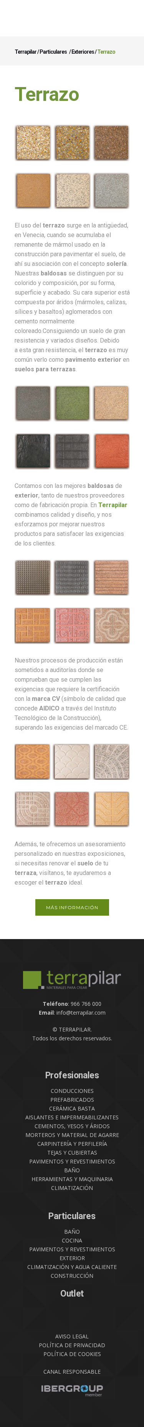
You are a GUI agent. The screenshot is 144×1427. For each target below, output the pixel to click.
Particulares (53, 52)
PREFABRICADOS (72, 1099)
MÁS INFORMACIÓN (72, 907)
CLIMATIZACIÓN (72, 1187)
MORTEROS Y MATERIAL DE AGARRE (72, 1135)
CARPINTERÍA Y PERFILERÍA (72, 1143)
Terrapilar (25, 52)
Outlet (72, 1294)
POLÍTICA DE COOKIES (72, 1354)
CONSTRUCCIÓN (72, 1275)
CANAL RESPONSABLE (72, 1371)
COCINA (72, 1240)
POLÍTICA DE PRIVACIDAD (72, 1345)
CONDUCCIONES (72, 1090)
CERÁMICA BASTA (72, 1108)
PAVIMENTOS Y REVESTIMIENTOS (72, 1161)
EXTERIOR (72, 1258)
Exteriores (82, 52)
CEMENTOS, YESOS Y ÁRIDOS (72, 1126)
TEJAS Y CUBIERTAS (72, 1152)
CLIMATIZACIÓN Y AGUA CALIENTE (72, 1266)
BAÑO (72, 1170)
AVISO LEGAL (72, 1336)
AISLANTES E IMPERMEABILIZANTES (72, 1117)
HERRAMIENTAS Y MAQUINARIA (72, 1179)
